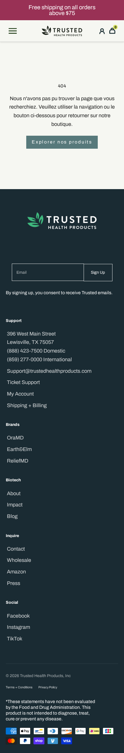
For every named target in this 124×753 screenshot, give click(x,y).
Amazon (16, 572)
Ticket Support (23, 382)
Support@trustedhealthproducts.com (49, 371)
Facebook (18, 616)
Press (13, 583)
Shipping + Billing (27, 405)
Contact (16, 549)
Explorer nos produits (62, 141)
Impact (14, 505)
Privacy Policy (47, 687)
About (13, 493)
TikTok (14, 639)
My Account (20, 394)
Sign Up (98, 272)
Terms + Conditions (19, 687)
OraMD (15, 438)
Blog (12, 516)
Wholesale (19, 560)
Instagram (18, 627)
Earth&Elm (19, 449)
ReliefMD (17, 461)
